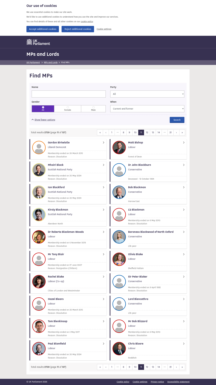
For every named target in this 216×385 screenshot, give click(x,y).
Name (35, 87)
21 (171, 132)
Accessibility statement (178, 382)
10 (135, 132)
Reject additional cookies (78, 29)
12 (147, 132)
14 (159, 132)
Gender (36, 101)
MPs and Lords (42, 54)
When (113, 101)
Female (67, 110)
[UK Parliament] (38, 42)
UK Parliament (33, 62)
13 (153, 132)
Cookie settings (104, 29)
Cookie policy (123, 382)
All (43, 110)
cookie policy (87, 21)
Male (93, 110)
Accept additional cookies (42, 29)
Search (177, 120)
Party (113, 87)
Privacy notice (157, 382)
